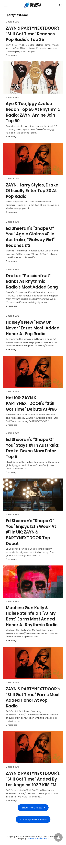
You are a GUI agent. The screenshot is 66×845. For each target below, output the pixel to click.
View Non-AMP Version (38, 838)
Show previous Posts (35, 819)
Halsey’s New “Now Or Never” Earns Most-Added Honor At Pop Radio (33, 327)
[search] (61, 5)
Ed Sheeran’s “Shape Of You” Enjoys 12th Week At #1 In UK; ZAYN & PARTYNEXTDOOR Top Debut (31, 532)
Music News (12, 22)
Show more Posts (32, 807)
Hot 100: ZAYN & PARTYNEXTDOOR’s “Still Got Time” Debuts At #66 (31, 403)
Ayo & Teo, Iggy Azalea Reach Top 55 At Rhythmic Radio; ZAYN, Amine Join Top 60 (33, 112)
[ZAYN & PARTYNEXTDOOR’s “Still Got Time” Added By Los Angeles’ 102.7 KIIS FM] (33, 747)
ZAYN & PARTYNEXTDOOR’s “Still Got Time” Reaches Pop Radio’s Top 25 (33, 33)
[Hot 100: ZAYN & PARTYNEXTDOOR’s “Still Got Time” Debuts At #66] (33, 372)
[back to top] (58, 837)
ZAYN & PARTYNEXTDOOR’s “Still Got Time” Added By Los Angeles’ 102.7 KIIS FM (33, 779)
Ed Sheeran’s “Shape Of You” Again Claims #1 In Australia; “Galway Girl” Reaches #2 (30, 237)
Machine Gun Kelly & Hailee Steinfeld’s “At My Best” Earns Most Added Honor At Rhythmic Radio (32, 616)
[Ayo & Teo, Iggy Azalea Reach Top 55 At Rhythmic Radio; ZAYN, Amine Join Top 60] (33, 77)
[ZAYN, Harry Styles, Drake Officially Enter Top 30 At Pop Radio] (33, 159)
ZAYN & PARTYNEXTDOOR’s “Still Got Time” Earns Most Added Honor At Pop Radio (33, 697)
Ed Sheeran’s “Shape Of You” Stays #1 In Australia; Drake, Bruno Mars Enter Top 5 (32, 448)
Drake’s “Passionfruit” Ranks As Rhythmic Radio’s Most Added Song (32, 281)
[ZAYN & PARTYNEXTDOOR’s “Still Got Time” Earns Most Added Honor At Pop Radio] (33, 663)
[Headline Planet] (33, 5)
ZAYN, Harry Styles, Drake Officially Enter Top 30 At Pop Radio (32, 190)
